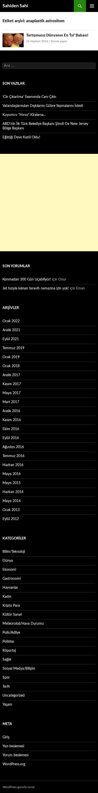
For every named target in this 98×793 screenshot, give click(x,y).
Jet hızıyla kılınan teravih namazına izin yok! (36, 288)
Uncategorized (14, 695)
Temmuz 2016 (13, 456)
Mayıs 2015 (12, 483)
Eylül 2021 (11, 339)
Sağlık (7, 659)
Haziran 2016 (13, 465)
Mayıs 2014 (12, 501)
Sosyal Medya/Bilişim (19, 668)
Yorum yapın (59, 41)
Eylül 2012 (11, 519)
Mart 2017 (11, 402)
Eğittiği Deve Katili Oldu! (21, 137)
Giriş (6, 737)
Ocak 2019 (11, 357)
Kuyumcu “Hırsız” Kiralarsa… (24, 115)
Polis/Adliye (11, 632)
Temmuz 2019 (13, 348)
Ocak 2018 (11, 366)
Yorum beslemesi (15, 755)
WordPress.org (14, 764)
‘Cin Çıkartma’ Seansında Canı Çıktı (29, 97)
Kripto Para (11, 605)
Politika (8, 641)
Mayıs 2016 (12, 474)
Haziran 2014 (13, 492)
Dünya (8, 560)
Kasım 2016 (12, 420)
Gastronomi (12, 578)
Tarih (6, 686)
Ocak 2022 (11, 321)
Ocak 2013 (11, 510)
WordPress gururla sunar (19, 787)
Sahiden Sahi (15, 6)
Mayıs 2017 (12, 393)
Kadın (7, 596)
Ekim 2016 (11, 429)
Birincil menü (92, 6)
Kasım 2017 (12, 384)
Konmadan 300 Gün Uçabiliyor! (27, 279)
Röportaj (9, 650)
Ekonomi (9, 569)
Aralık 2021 (11, 330)
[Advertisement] (49, 202)
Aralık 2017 (11, 375)
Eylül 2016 (11, 438)
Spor (6, 677)
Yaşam (7, 704)
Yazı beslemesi (13, 746)
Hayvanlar (10, 587)
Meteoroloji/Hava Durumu (23, 623)
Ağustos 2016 (13, 447)
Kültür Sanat (12, 614)
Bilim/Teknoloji (14, 551)
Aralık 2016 (11, 411)
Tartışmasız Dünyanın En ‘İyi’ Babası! (57, 35)
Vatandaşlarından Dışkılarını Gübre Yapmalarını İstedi (43, 106)
